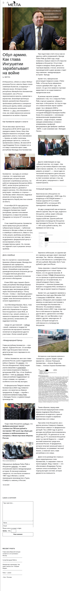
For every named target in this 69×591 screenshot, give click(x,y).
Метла (14, 3)
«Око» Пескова (7, 577)
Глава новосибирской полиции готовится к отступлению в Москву (11, 553)
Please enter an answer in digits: (12, 528)
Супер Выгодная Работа (10, 560)
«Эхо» (14, 110)
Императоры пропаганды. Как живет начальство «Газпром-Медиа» (11, 566)
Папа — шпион (7, 572)
